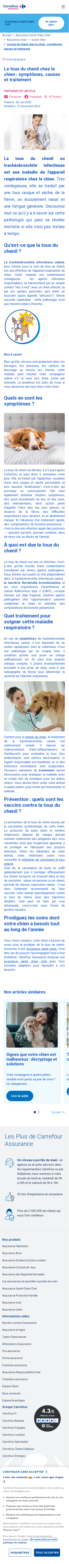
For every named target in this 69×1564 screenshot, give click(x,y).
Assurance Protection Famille (20, 1295)
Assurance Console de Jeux (19, 1267)
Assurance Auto (12, 1253)
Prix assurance (11, 1351)
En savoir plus (51, 23)
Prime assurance (12, 1358)
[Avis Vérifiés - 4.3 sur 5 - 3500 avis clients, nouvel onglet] (47, 1418)
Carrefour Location (13, 1434)
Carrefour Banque (13, 1420)
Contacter (15, 96)
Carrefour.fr (9, 1413)
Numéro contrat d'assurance (19, 1322)
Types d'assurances (14, 1336)
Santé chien (39, 39)
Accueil (6, 35)
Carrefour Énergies (13, 1455)
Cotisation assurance (15, 1379)
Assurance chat (11, 1302)
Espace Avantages (13, 1400)
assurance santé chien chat (27, 961)
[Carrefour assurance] (14, 7)
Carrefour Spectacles (15, 1441)
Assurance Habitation (15, 1246)
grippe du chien (35, 737)
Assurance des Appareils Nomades (23, 1274)
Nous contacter (11, 1393)
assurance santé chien (41, 949)
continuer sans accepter (23, 1472)
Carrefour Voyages (13, 1427)
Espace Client (10, 1386)
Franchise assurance (14, 1365)
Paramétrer (20, 1552)
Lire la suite (19, 1096)
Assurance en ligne (13, 1329)
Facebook (35, 96)
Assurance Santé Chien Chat (33, 35)
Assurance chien (17, 39)
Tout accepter (47, 1552)
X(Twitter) (55, 96)
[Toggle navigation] (63, 6)
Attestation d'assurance (16, 1344)
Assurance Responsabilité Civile (21, 1372)
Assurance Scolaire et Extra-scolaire (24, 1260)
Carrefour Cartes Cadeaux (18, 1448)
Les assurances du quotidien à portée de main (30, 1281)
